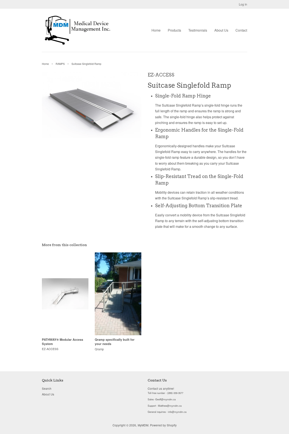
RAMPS (60, 63)
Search (46, 388)
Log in (243, 4)
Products (174, 30)
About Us (221, 30)
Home (156, 30)
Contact (241, 30)
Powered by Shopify (163, 425)
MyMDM (143, 425)
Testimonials (197, 30)
